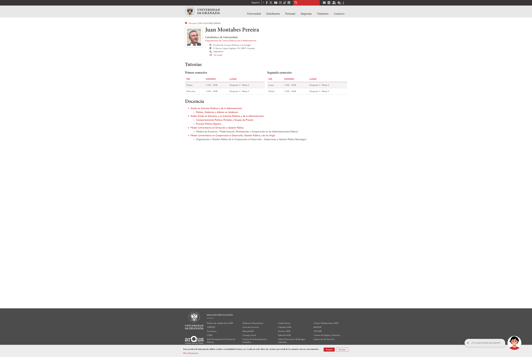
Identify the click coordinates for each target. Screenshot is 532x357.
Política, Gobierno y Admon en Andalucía (217, 112)
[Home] (202, 11)
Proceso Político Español (208, 123)
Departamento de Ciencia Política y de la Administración (230, 40)
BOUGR (317, 327)
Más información (190, 353)
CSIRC (210, 335)
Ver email (217, 55)
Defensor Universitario (252, 323)
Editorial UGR (284, 335)
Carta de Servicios (250, 327)
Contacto (339, 13)
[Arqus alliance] (194, 340)
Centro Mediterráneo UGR (326, 323)
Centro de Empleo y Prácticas (327, 335)
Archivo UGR (284, 331)
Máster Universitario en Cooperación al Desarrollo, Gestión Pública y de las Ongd (232, 135)
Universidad (254, 13)
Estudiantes (273, 13)
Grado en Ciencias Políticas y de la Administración (216, 108)
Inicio (186, 23)
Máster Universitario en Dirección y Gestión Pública (217, 127)
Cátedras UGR (284, 327)
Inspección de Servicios (324, 339)
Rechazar (342, 349)
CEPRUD (211, 327)
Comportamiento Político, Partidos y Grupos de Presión (224, 119)
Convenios (212, 331)
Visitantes (322, 13)
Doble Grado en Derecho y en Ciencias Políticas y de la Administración (227, 115)
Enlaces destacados (220, 315)
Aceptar (329, 349)
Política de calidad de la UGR (220, 323)
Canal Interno (284, 323)
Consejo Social (249, 335)
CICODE (318, 331)
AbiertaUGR (248, 331)
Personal (290, 13)
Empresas (306, 13)
